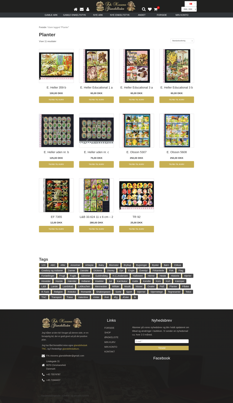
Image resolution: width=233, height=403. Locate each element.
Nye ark (98, 15)
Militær (115, 286)
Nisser (139, 286)
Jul (110, 281)
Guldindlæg (101, 275)
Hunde (59, 281)
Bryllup (127, 265)
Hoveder (46, 281)
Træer (70, 297)
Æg (116, 297)
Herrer (151, 275)
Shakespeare (103, 291)
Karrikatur (122, 281)
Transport (56, 297)
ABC (52, 265)
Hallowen (138, 275)
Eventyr (143, 270)
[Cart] (157, 10)
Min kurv (109, 342)
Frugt (62, 275)
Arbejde (89, 265)
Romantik (86, 291)
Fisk (171, 270)
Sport (129, 291)
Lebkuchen (84, 286)
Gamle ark (51, 15)
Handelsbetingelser (50, 395)
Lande (54, 286)
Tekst (188, 291)
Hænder (72, 281)
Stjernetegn (156, 291)
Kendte (147, 281)
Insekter (99, 281)
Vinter (96, 297)
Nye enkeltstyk (120, 15)
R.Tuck (45, 291)
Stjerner (141, 291)
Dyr (121, 270)
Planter (173, 286)
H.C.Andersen (120, 275)
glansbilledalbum (70, 349)
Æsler (126, 297)
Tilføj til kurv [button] (56, 100)
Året (106, 297)
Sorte (118, 291)
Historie (175, 275)
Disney (110, 270)
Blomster (114, 265)
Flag (181, 270)
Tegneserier (174, 291)
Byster (155, 265)
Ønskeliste (111, 337)
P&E (162, 286)
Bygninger (141, 265)
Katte (135, 281)
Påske (185, 286)
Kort (168, 281)
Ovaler (151, 286)
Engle (131, 270)
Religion (58, 291)
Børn (166, 265)
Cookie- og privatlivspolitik (75, 395)
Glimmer (85, 275)
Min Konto (182, 15)
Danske (84, 270)
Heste (163, 275)
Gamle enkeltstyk (74, 15)
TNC (43, 297)
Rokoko (72, 291)
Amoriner (75, 265)
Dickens (97, 270)
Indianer (85, 281)
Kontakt (109, 351)
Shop (107, 332)
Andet (141, 15)
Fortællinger (47, 275)
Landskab (68, 286)
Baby (101, 265)
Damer (71, 270)
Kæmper (179, 281)
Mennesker (101, 286)
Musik (127, 286)
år (135, 297)
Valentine (83, 297)
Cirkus (177, 265)
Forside (162, 15)
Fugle (73, 275)
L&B (43, 286)
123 (43, 265)
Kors (158, 281)
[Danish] (189, 4)
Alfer (62, 265)
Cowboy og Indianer (52, 270)
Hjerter (187, 275)
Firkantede (158, 270)
